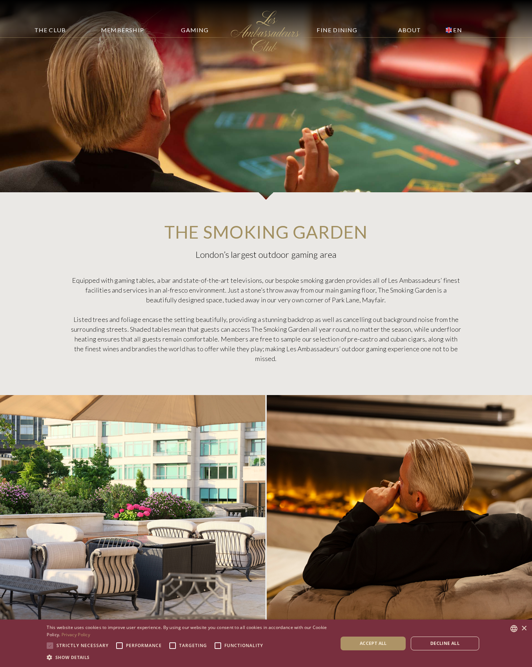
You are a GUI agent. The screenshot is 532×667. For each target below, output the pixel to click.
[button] (188, 657)
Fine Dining (337, 29)
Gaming (194, 29)
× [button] (524, 628)
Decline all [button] (445, 643)
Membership (122, 29)
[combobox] (514, 628)
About (409, 29)
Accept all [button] (373, 643)
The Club (50, 29)
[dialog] (266, 643)
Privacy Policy (76, 635)
